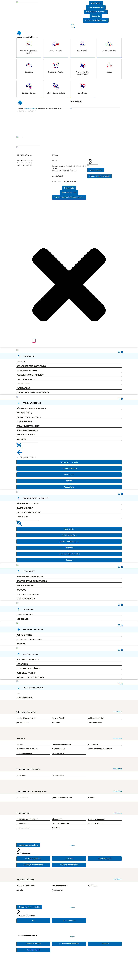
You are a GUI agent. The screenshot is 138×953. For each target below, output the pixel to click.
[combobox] (69, 230)
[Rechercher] (34, 341)
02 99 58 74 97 (22, 176)
